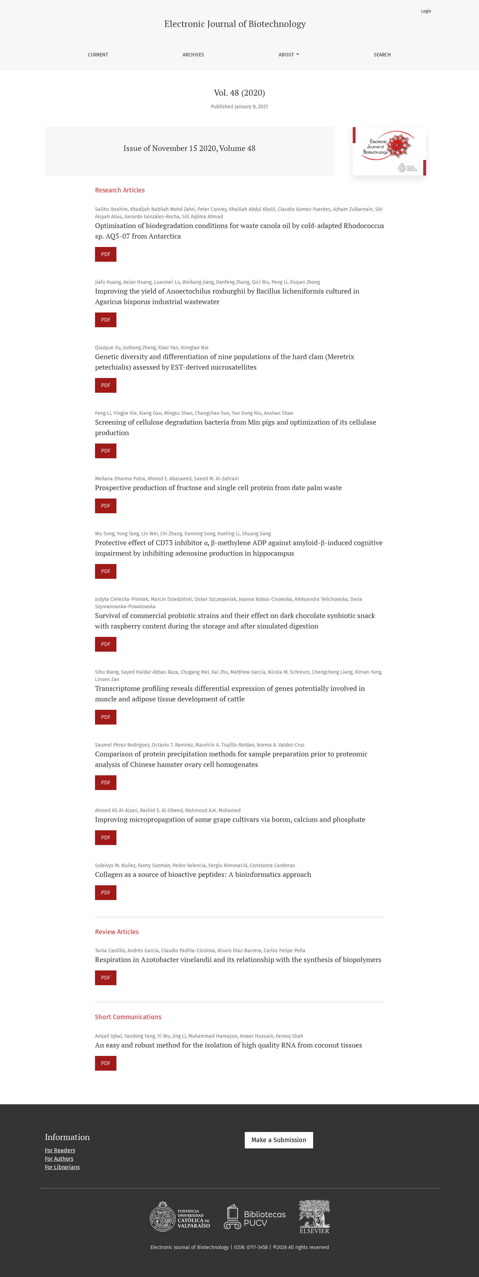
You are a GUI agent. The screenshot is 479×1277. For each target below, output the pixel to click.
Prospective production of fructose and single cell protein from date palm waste (218, 487)
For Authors (59, 1158)
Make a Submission (278, 1140)
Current (98, 55)
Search (382, 55)
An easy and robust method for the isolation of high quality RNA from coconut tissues (228, 1045)
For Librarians (62, 1167)
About (287, 55)
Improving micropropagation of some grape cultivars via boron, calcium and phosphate (230, 819)
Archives (193, 55)
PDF (105, 254)
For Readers (60, 1150)
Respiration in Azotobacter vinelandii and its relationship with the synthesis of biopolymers (238, 959)
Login (426, 11)
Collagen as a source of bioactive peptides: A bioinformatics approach (203, 874)
